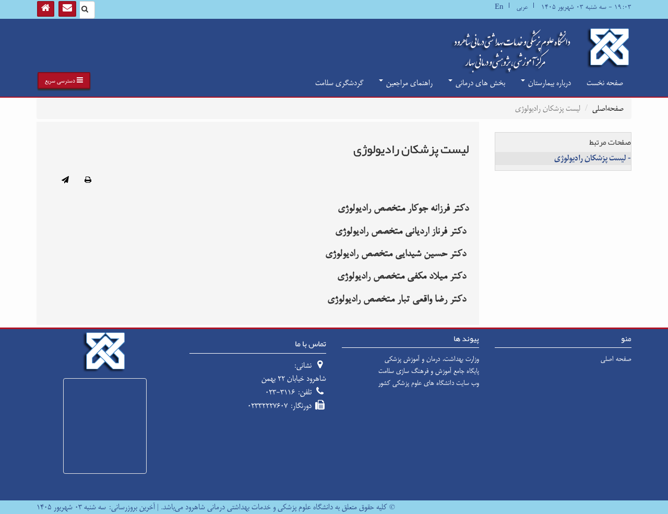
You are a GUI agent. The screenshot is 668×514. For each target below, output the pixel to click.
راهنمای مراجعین (408, 82)
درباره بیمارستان (548, 82)
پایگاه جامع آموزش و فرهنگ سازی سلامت (428, 371)
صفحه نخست (605, 82)
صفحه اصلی (616, 359)
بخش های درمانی (479, 82)
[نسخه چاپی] (88, 181)
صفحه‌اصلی (608, 108)
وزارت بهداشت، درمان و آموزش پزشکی (432, 359)
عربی (522, 7)
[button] (64, 80)
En (499, 7)
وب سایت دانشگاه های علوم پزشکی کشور (428, 383)
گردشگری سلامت (339, 82)
